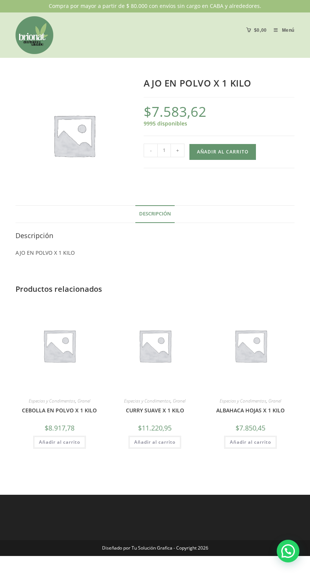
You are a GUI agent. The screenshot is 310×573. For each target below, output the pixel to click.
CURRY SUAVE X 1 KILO (155, 410)
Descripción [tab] (155, 214)
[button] (288, 551)
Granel (84, 401)
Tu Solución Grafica (151, 548)
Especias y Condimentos (52, 401)
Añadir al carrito (222, 152)
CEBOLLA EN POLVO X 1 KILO (59, 410)
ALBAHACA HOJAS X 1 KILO (250, 410)
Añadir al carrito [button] (59, 442)
